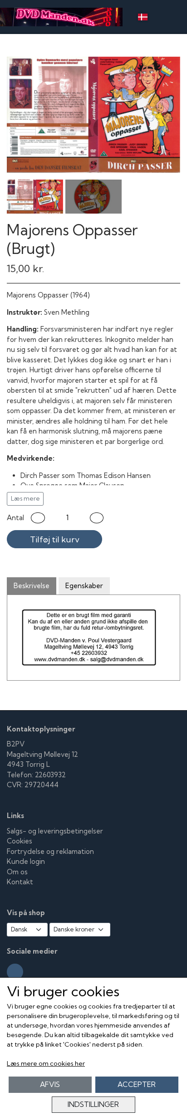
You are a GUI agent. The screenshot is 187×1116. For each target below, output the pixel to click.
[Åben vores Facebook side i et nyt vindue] (15, 972)
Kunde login (26, 861)
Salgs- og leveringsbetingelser (55, 831)
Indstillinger (93, 1104)
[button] (38, 518)
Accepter (137, 1084)
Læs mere (25, 498)
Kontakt (20, 881)
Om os (17, 871)
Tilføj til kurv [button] (54, 539)
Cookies (19, 841)
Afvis (50, 1084)
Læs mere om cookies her (46, 1063)
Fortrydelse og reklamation (50, 851)
